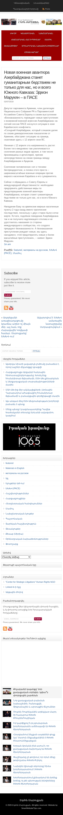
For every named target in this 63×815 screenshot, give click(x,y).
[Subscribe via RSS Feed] (6, 308)
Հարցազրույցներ (15, 498)
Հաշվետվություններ (17, 493)
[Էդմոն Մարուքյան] (31, 24)
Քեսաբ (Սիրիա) (14, 534)
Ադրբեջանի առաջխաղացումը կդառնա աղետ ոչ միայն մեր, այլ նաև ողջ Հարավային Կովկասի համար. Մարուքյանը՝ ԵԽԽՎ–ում (15, 327)
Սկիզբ (13, 33)
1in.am (7, 244)
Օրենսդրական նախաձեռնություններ (40, 46)
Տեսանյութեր (11, 46)
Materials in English (15, 468)
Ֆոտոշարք (12, 544)
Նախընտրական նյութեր (20, 513)
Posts (47, 9)
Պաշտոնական (14, 519)
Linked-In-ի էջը (13, 587)
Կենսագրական (22, 3)
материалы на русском (35, 250)
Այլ (7, 478)
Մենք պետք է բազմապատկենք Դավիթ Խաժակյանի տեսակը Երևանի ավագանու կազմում (30, 412)
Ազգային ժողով (14, 592)
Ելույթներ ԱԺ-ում (15, 483)
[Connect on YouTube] (11, 308)
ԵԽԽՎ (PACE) (13, 488)
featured (18, 250)
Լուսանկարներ (41, 3)
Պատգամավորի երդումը (25, 9)
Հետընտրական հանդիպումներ (26, 40)
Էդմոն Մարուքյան (31, 800)
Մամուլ (48, 40)
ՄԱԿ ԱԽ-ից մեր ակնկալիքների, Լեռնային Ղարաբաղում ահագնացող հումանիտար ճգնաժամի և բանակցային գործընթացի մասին (33, 393)
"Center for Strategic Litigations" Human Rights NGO (30, 582)
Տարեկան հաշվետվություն (21, 524)
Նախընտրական (46, 33)
